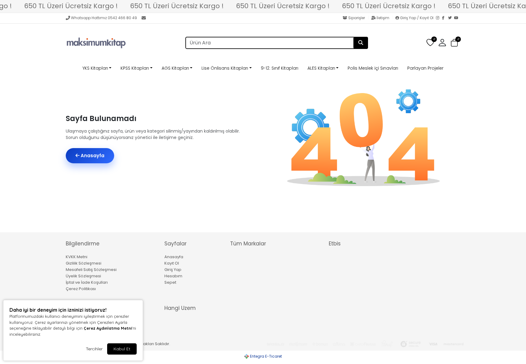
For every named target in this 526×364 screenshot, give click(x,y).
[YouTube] (457, 18)
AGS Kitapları (175, 68)
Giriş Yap (172, 269)
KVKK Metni (76, 257)
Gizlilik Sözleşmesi (83, 263)
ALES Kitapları (321, 68)
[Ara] (360, 43)
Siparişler (356, 17)
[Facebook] (445, 18)
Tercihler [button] (94, 349)
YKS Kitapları (95, 68)
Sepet (170, 282)
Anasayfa (91, 155)
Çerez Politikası (81, 289)
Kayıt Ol (171, 263)
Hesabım (173, 276)
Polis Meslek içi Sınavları (373, 68)
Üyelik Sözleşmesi (83, 276)
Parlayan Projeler (425, 68)
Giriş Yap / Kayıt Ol (416, 17)
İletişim (383, 17)
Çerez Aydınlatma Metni (108, 328)
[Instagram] (439, 18)
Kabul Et (122, 349)
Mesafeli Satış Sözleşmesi (91, 269)
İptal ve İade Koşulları (87, 282)
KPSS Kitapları (135, 68)
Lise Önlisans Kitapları (225, 68)
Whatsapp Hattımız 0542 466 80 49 (104, 17)
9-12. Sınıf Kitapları (279, 68)
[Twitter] (451, 18)
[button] (454, 43)
